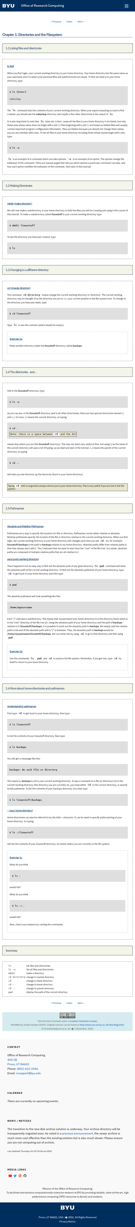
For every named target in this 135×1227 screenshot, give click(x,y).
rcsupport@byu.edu (28, 1073)
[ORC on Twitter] (15, 1175)
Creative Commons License (83, 1021)
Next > (81, 21)
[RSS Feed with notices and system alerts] (20, 1175)
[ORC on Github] (24, 1175)
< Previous (56, 21)
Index (69, 21)
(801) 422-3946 (27, 1068)
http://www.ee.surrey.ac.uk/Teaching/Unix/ (102, 1024)
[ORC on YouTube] (10, 1175)
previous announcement (77, 1133)
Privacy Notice (67, 1221)
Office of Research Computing (42, 6)
